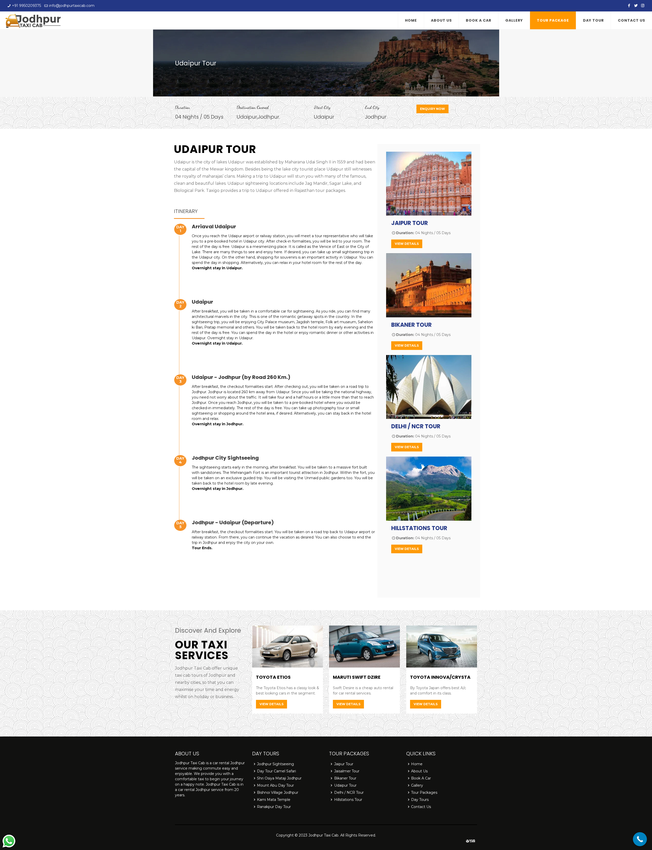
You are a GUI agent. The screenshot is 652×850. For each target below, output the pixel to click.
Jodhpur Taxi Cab (323, 835)
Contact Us (421, 806)
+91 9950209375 (26, 5)
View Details (407, 244)
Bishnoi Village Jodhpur (277, 792)
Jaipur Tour (343, 764)
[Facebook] (629, 5)
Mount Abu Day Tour (275, 785)
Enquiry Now (432, 109)
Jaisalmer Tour (346, 771)
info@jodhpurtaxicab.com (71, 5)
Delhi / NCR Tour (349, 792)
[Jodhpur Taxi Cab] (33, 20)
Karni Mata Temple (273, 799)
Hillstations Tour (348, 799)
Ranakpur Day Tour (274, 806)
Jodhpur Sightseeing (275, 764)
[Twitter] (636, 5)
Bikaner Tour (345, 778)
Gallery (417, 785)
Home (417, 764)
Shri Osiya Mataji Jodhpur (279, 778)
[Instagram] (642, 5)
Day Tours (420, 799)
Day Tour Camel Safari (276, 771)
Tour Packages (424, 792)
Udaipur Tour (345, 785)
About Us (419, 771)
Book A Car (421, 778)
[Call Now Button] (640, 839)
